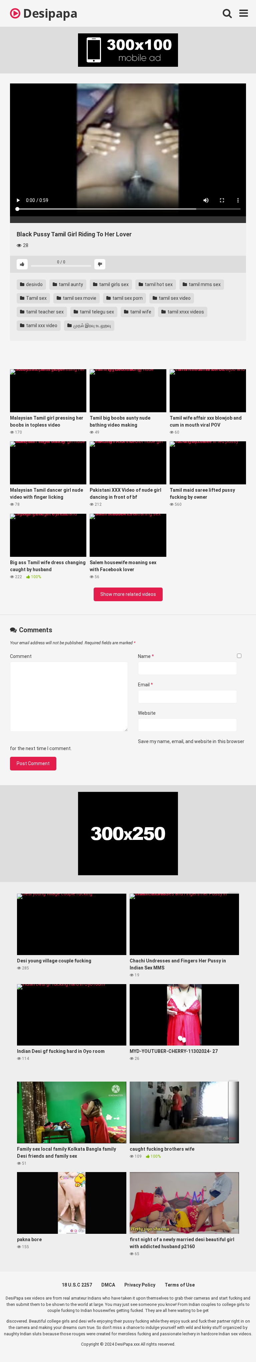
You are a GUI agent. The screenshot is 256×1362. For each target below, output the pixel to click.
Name (146, 656)
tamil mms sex (204, 284)
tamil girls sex (113, 284)
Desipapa (48, 13)
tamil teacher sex (44, 311)
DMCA (108, 1285)
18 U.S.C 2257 (77, 1285)
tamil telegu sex (96, 311)
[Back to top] (234, 1342)
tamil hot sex (158, 284)
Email (145, 684)
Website (147, 713)
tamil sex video (174, 298)
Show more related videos (128, 594)
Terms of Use (180, 1285)
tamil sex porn (127, 298)
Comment (21, 656)
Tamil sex (36, 298)
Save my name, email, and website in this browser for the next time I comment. (127, 745)
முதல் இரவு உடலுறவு (91, 325)
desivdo (34, 284)
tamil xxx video (41, 325)
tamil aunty (70, 284)
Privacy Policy (139, 1285)
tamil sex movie (79, 298)
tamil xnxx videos (185, 311)
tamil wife (140, 311)
